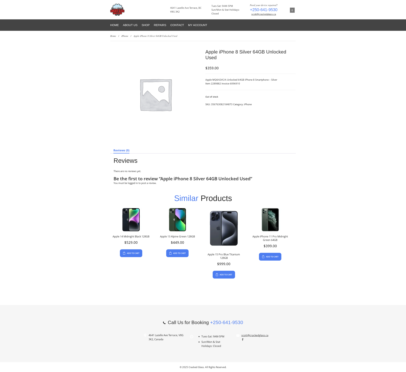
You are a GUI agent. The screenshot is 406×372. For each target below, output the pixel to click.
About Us (130, 25)
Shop (146, 25)
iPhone (124, 35)
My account (197, 25)
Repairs (160, 25)
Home (114, 25)
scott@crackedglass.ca (263, 14)
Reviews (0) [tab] (121, 150)
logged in (133, 183)
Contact (177, 25)
